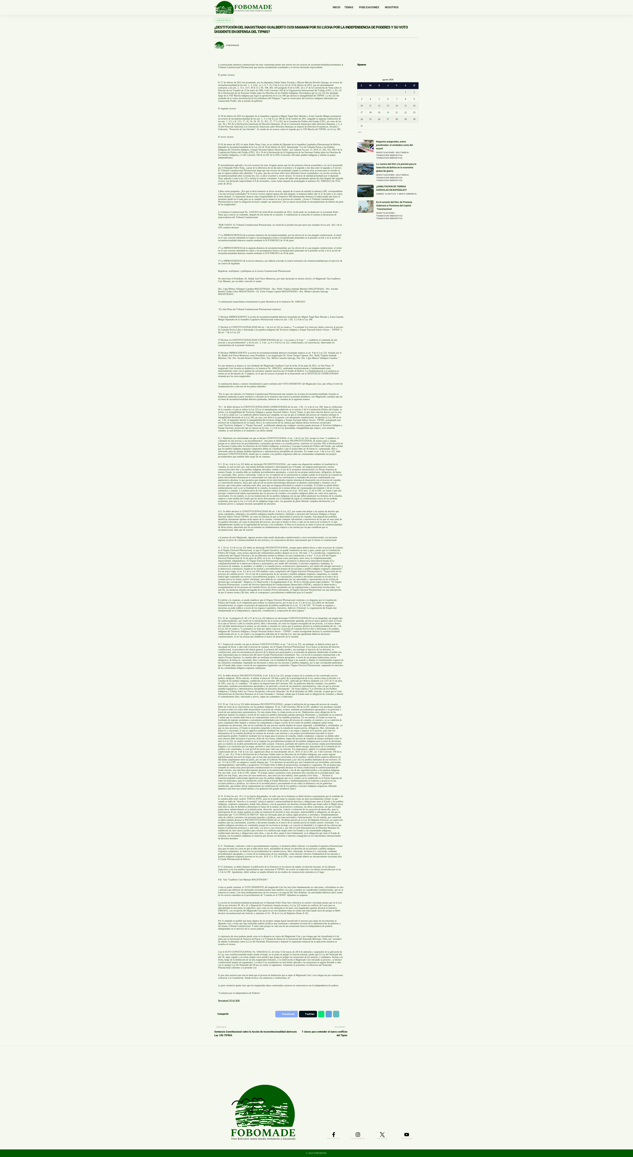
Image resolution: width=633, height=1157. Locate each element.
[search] (416, 7)
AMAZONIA (224, 20)
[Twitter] (407, 7)
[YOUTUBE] (406, 1134)
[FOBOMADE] (243, 7)
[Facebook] (403, 7)
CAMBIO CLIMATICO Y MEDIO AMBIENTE (396, 194)
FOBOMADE (232, 45)
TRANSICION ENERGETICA (389, 158)
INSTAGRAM (358, 1138)
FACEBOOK (333, 1138)
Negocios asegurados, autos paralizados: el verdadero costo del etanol (394, 145)
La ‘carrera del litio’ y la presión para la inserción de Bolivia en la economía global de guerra (396, 168)
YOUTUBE (406, 1138)
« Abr (359, 132)
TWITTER (382, 1138)
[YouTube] (411, 7)
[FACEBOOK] (333, 1134)
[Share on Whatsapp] (319, 1014)
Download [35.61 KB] (229, 1000)
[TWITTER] (382, 1134)
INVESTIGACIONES (385, 153)
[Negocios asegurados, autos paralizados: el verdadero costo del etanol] (365, 146)
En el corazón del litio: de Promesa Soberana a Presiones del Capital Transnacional (394, 206)
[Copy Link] (335, 1014)
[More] (343, 1014)
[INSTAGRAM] (357, 1134)
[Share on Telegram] (327, 1014)
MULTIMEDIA (402, 153)
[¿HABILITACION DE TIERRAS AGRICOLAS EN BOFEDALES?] (365, 191)
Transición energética (389, 156)
